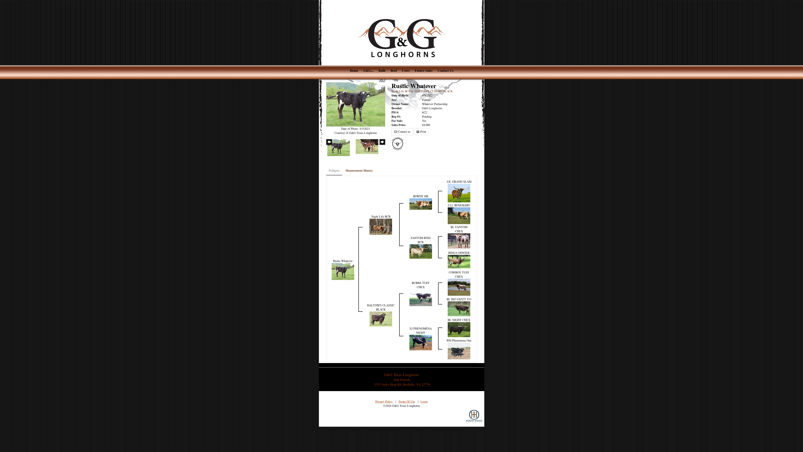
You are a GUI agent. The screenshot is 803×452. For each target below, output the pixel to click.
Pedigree (334, 170)
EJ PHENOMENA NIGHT (421, 330)
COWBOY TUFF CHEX (459, 274)
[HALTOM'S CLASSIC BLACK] (381, 319)
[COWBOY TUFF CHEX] (459, 287)
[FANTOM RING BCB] (420, 251)
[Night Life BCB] (381, 226)
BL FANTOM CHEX (459, 229)
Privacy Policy (384, 401)
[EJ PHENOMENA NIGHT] (420, 342)
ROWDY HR (420, 196)
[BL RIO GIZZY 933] (459, 308)
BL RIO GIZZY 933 (459, 299)
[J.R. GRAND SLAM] (459, 193)
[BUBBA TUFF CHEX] (420, 297)
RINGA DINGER (458, 253)
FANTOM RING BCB (421, 240)
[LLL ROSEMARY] (459, 215)
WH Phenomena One (458, 340)
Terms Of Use (406, 401)
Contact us (403, 132)
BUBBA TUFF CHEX (421, 285)
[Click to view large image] (355, 104)
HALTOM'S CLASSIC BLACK (434, 91)
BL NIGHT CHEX (459, 320)
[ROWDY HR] (420, 203)
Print (422, 132)
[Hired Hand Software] (474, 416)
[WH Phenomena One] (459, 350)
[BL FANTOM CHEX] (459, 241)
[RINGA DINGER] (459, 261)
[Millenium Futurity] (398, 143)
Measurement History (359, 170)
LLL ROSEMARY (459, 205)
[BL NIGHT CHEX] (459, 329)
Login (424, 401)
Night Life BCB (400, 91)
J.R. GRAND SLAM (459, 182)
